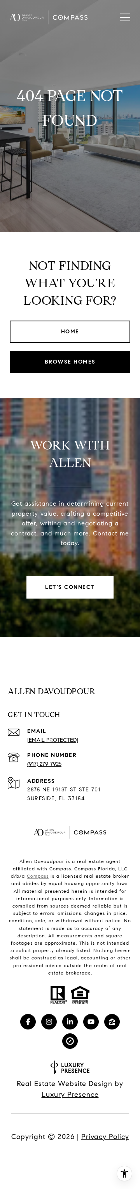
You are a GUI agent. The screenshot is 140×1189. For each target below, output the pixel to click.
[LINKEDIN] (70, 1021)
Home (70, 331)
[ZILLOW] (112, 1021)
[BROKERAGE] (70, 1041)
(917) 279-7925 (44, 764)
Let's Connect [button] (70, 587)
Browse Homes (70, 362)
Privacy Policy (105, 1136)
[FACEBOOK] (28, 1021)
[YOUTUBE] (91, 1021)
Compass (38, 876)
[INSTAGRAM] (49, 1021)
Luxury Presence (70, 1094)
